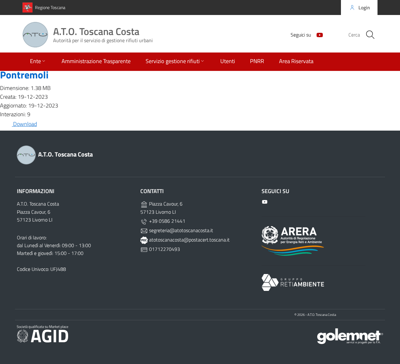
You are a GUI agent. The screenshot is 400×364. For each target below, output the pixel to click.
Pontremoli (24, 74)
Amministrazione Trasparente (96, 61)
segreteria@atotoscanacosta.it (180, 230)
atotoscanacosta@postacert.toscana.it (189, 239)
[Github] (317, 34)
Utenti (227, 61)
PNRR (257, 61)
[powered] (350, 336)
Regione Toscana (50, 7)
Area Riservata (296, 61)
